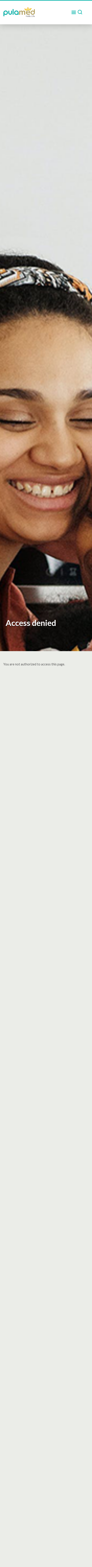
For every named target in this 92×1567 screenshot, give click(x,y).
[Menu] (73, 13)
